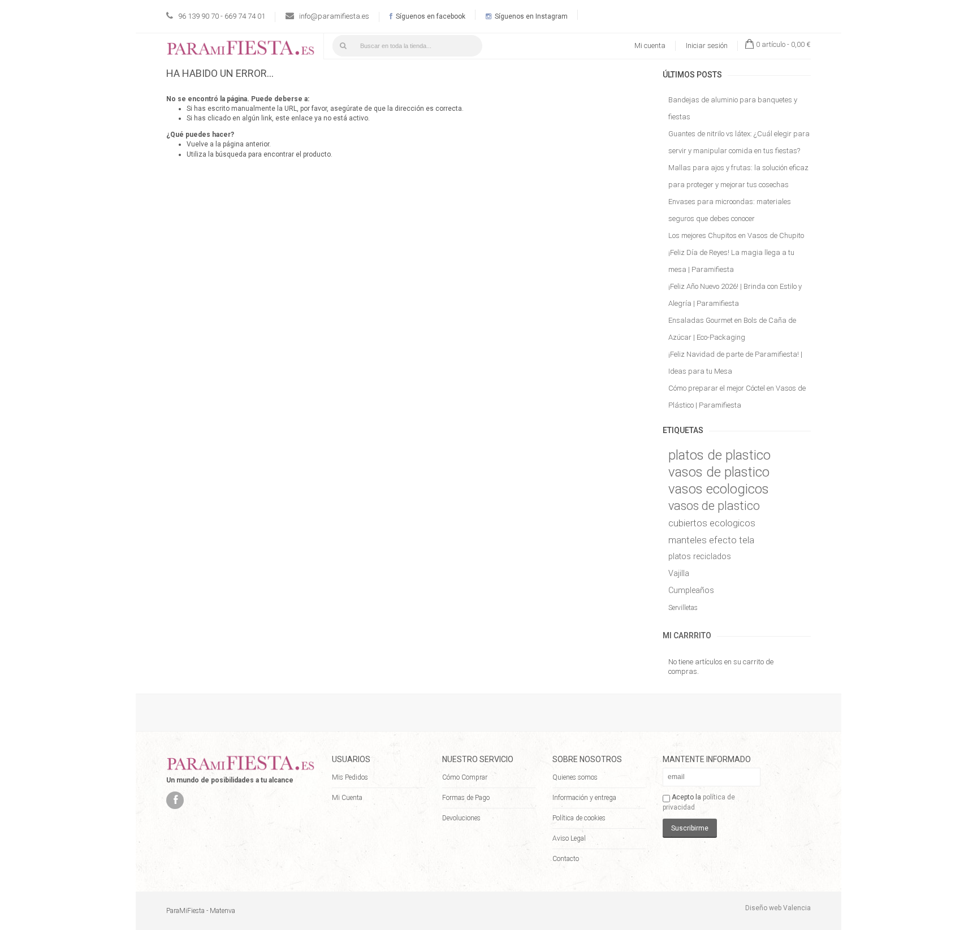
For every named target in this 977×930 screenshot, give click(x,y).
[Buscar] (343, 46)
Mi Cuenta (347, 798)
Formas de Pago (466, 798)
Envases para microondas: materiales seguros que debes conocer (729, 210)
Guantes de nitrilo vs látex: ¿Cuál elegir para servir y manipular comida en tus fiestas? (739, 142)
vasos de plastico (719, 472)
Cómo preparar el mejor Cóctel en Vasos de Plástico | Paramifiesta (737, 396)
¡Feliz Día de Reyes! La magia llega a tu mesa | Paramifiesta (731, 261)
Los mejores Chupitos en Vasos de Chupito (736, 235)
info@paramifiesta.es (334, 16)
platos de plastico (719, 455)
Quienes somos (575, 777)
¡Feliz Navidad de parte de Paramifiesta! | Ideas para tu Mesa (735, 362)
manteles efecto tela (711, 540)
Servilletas (683, 608)
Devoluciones (461, 818)
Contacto (565, 859)
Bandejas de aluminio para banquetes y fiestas (732, 108)
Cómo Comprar (464, 777)
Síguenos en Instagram (530, 16)
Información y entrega (584, 798)
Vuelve (197, 144)
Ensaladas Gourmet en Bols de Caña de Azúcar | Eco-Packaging (732, 328)
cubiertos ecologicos (711, 523)
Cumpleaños (691, 590)
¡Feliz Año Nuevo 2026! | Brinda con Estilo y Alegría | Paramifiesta (735, 295)
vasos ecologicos (718, 489)
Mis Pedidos (350, 777)
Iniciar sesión (707, 45)
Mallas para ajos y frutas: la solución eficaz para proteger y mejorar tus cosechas (738, 176)
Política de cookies (579, 818)
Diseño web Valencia (778, 908)
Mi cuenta (649, 45)
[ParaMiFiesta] (240, 50)
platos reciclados (699, 556)
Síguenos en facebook (429, 16)
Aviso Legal (569, 838)
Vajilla (678, 573)
